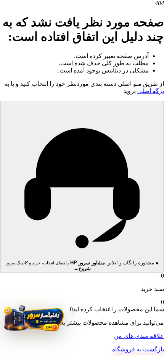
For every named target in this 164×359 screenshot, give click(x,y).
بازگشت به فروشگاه (138, 349)
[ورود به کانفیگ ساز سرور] (33, 320)
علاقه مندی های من (139, 336)
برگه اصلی (150, 91)
